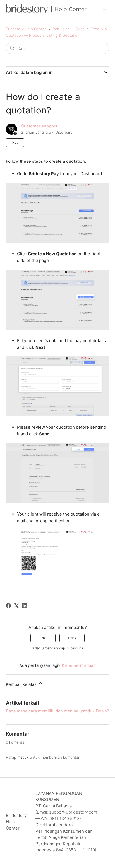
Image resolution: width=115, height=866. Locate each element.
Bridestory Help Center (26, 29)
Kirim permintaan (79, 665)
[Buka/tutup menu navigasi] (104, 9)
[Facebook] (8, 605)
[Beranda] (46, 12)
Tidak (72, 638)
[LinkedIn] (24, 605)
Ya (43, 638)
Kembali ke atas (22, 684)
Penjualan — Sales (69, 29)
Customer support (39, 126)
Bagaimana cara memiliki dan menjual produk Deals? (57, 711)
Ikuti (15, 142)
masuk (22, 757)
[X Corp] (16, 605)
